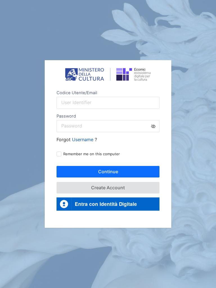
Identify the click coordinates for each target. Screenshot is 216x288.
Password (66, 116)
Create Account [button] (108, 187)
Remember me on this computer (91, 154)
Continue (108, 171)
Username (83, 139)
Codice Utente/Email (77, 92)
